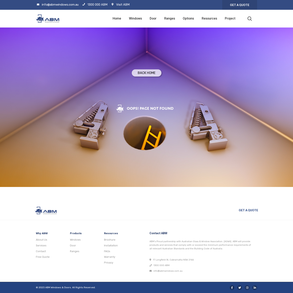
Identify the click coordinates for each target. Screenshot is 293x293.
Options (188, 18)
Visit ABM (123, 4)
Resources (209, 18)
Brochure (109, 239)
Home (117, 18)
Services (41, 245)
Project (230, 18)
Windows (135, 18)
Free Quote (43, 256)
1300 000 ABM (97, 4)
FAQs (107, 251)
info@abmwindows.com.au (60, 4)
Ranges (169, 18)
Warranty (109, 256)
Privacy (108, 262)
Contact (41, 251)
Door (153, 18)
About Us (41, 239)
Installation (111, 245)
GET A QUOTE (248, 210)
